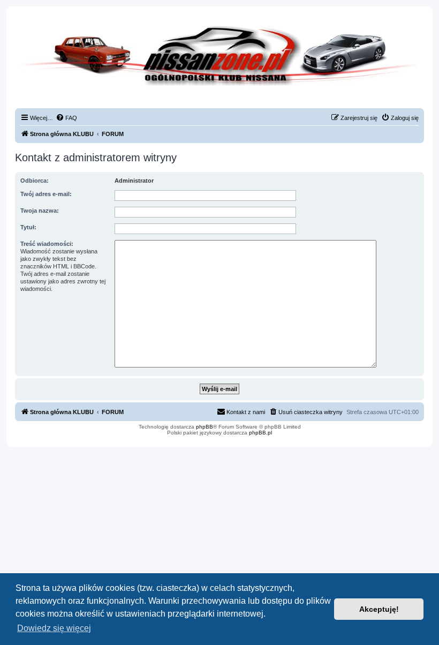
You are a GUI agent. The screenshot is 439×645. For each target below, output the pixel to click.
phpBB (204, 427)
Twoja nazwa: (39, 210)
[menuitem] (66, 117)
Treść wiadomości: (46, 244)
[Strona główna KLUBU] (219, 64)
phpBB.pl (260, 433)
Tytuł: (28, 227)
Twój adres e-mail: (46, 194)
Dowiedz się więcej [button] (54, 628)
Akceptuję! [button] (379, 609)
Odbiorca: (34, 180)
